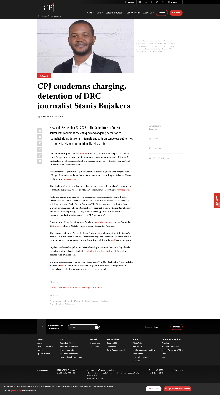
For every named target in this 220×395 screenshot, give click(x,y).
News (40, 339)
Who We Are (137, 346)
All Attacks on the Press (69, 353)
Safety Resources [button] (114, 12)
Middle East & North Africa (172, 350)
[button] (179, 2)
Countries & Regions (171, 339)
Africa (53, 288)
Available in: (155, 126)
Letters (40, 350)
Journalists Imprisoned (69, 346)
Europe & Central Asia (170, 346)
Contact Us (137, 361)
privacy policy (16, 390)
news (65, 179)
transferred (58, 226)
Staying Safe (94, 346)
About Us (137, 339)
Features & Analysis (45, 346)
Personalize (154, 389)
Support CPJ (112, 343)
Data (62, 339)
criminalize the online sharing (98, 251)
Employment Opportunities (144, 350)
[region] (110, 389)
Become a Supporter (154, 327)
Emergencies (95, 343)
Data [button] (99, 12)
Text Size (157, 149)
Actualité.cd (55, 301)
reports (71, 179)
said (113, 241)
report (100, 233)
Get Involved (113, 339)
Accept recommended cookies (177, 389)
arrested (84, 154)
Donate (162, 12)
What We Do (137, 343)
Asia (163, 357)
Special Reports (43, 353)
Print (155, 139)
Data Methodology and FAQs (71, 357)
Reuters (104, 301)
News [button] (89, 12)
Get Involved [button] (133, 12)
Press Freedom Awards (116, 350)
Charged (68, 301)
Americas (165, 343)
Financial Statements (141, 357)
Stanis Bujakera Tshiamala (62, 304)
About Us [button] (147, 12)
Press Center (138, 353)
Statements (44, 76)
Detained (78, 301)
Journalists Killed (66, 343)
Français (153, 129)
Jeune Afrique (91, 301)
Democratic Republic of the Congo (74, 288)
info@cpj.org (178, 370)
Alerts (39, 343)
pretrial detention (104, 222)
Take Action (111, 346)
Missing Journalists (67, 350)
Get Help (176, 12)
